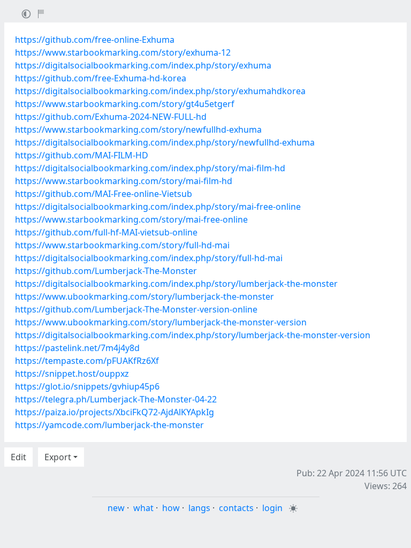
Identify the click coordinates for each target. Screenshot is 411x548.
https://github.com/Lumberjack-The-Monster (106, 271)
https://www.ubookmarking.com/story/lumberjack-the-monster (144, 296)
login (272, 508)
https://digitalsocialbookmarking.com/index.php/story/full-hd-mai (149, 258)
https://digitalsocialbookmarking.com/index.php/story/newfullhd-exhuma (165, 142)
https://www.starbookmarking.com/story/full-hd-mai (122, 245)
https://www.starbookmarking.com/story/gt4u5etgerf (124, 104)
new (116, 508)
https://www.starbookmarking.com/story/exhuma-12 (123, 52)
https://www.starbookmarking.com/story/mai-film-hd (123, 181)
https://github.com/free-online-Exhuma (94, 39)
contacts (236, 508)
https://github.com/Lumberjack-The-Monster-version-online (136, 309)
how (171, 508)
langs (199, 508)
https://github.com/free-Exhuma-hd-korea (100, 78)
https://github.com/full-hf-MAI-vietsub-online (106, 232)
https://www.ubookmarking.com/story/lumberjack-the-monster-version (161, 322)
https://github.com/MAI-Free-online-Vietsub (103, 194)
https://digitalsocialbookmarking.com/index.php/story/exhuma (143, 65)
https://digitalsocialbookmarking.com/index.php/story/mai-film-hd (150, 168)
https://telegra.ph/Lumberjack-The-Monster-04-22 (116, 399)
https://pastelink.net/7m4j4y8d (77, 348)
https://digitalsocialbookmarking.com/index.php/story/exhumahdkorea (160, 91)
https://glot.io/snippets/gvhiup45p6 (87, 386)
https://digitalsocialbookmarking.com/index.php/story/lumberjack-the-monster (176, 284)
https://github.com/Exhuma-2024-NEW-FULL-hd (111, 117)
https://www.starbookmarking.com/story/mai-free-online (131, 219)
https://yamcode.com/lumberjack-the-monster (109, 425)
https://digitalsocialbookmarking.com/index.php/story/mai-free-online (158, 206)
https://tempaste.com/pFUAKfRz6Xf (87, 361)
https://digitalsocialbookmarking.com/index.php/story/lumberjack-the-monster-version (192, 335)
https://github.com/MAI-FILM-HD (81, 155)
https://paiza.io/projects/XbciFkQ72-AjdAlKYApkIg (114, 412)
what (143, 508)
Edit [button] (18, 457)
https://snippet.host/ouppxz (72, 373)
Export (57, 457)
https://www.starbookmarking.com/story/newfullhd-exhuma (138, 129)
